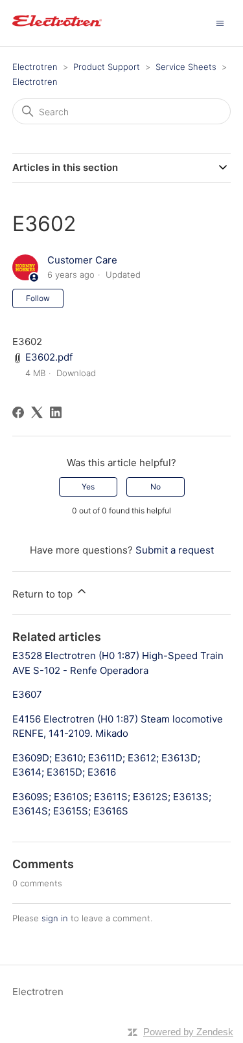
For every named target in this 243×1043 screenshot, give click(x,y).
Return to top (43, 594)
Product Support (106, 67)
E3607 (27, 694)
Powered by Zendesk (188, 1031)
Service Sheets (186, 67)
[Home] (57, 29)
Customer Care (82, 260)
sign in (54, 918)
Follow (38, 298)
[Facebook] (18, 412)
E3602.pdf (49, 357)
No (155, 486)
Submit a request (174, 550)
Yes (88, 486)
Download (76, 373)
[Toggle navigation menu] (220, 22)
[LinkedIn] (56, 412)
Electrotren (35, 67)
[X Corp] (37, 412)
